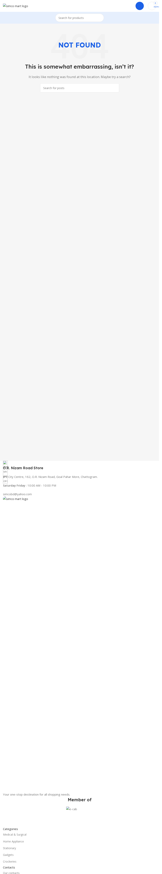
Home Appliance (13, 841)
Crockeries (9, 861)
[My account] (140, 6)
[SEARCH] (100, 18)
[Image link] (79, 644)
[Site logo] (15, 5)
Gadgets (8, 855)
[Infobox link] (79, 465)
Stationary (9, 848)
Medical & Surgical (14, 834)
